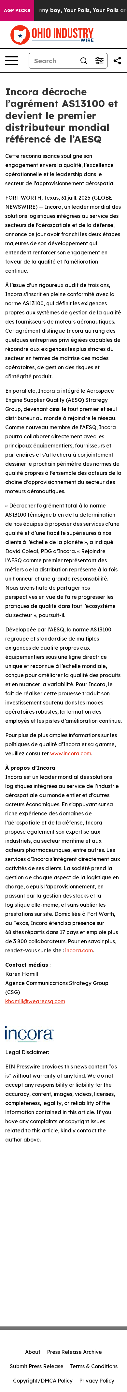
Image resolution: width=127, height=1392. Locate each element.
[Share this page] (117, 60)
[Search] (84, 60)
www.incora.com (70, 753)
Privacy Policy (96, 1380)
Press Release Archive (74, 1352)
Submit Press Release (37, 1366)
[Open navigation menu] (11, 60)
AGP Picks (17, 10)
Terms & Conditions (94, 1366)
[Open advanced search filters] (99, 60)
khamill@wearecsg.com (35, 1001)
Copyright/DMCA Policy (43, 1380)
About (32, 1352)
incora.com (79, 950)
